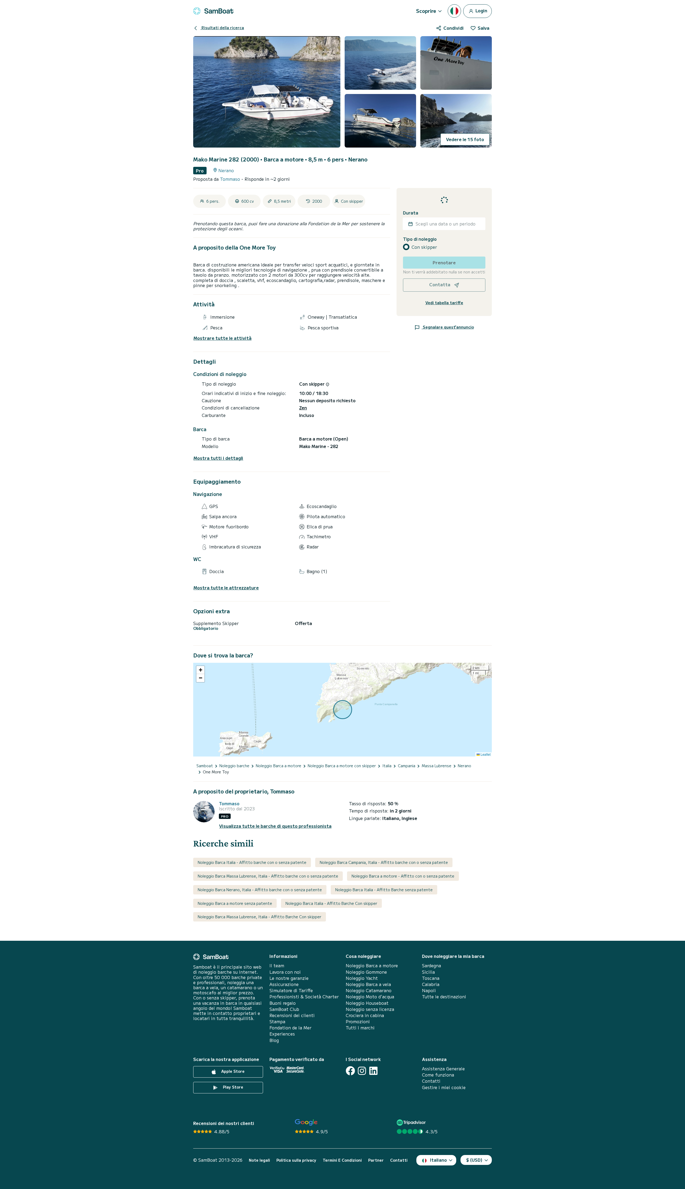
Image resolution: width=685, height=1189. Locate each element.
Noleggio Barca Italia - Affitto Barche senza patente (384, 889)
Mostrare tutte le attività (222, 338)
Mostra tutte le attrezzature (226, 587)
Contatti (431, 1080)
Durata (410, 212)
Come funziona (438, 1074)
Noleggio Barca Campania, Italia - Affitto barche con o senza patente (384, 862)
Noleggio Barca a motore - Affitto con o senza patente (403, 876)
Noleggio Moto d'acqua (370, 996)
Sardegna (431, 965)
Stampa (277, 1021)
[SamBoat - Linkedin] (373, 1070)
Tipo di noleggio (420, 239)
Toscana (430, 978)
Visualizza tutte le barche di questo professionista (275, 826)
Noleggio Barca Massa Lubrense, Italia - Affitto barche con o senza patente (268, 876)
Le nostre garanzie (289, 978)
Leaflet (485, 754)
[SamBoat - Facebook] (350, 1070)
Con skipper (424, 247)
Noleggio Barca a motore (372, 965)
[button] (200, 670)
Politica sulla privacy (296, 1160)
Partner (376, 1160)
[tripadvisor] (412, 1122)
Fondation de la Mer (290, 1027)
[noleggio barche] (213, 11)
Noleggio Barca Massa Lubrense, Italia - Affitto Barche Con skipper (259, 916)
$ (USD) (474, 1160)
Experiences (282, 1033)
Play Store (232, 1087)
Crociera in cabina (365, 1015)
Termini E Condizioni (342, 1160)
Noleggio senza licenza (370, 1009)
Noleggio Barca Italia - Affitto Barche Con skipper (331, 903)
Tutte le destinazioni (444, 996)
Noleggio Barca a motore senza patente (235, 903)
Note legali (259, 1160)
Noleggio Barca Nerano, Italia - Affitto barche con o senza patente (260, 889)
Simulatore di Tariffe (291, 990)
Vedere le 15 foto (465, 139)
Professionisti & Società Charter (304, 996)
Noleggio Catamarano (368, 990)
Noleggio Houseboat (367, 1003)
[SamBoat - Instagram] (362, 1070)
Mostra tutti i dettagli (218, 458)
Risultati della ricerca (222, 27)
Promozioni (358, 1021)
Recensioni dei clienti (292, 1015)
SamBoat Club (284, 1009)
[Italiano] (454, 11)
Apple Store (232, 1071)
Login (480, 10)
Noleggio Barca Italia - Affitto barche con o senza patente (252, 862)
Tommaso (230, 179)
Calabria (430, 984)
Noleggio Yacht (362, 978)
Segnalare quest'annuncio (448, 327)
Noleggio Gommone (366, 971)
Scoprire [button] (426, 10)
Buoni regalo (282, 1003)
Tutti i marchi (360, 1027)
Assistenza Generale (443, 1068)
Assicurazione (284, 984)
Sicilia (428, 971)
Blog (274, 1040)
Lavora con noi (285, 971)
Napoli (429, 990)
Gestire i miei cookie (444, 1087)
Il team (276, 965)
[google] (306, 1122)
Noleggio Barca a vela (368, 984)
